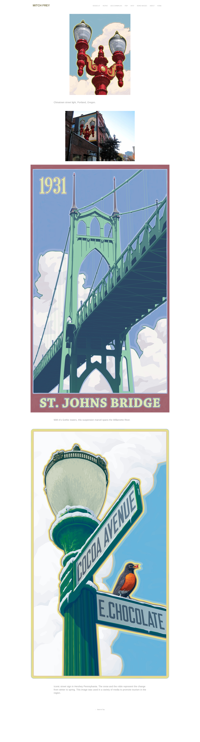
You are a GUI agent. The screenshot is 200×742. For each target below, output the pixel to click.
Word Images (142, 6)
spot (132, 6)
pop (126, 6)
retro (105, 6)
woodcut (96, 6)
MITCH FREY (41, 5)
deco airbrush (116, 6)
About (152, 6)
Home (159, 6)
